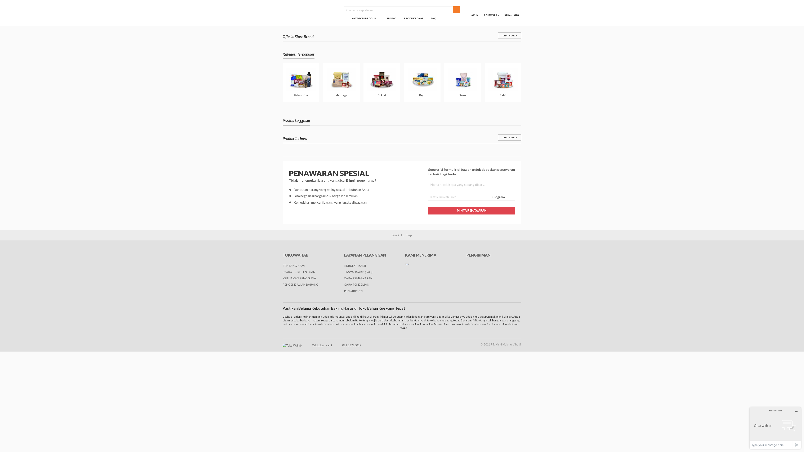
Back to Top (402, 235)
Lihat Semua (509, 35)
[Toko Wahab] (292, 345)
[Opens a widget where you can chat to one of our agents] (775, 428)
